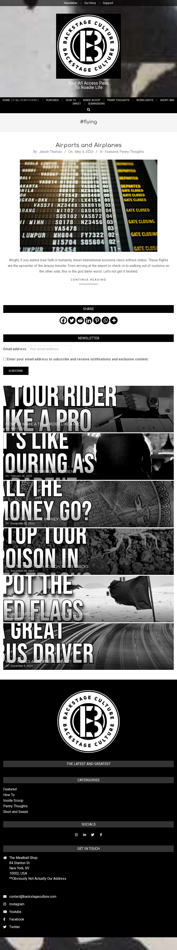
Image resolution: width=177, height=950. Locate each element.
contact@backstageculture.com (32, 896)
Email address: (15, 349)
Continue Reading (88, 279)
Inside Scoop (13, 800)
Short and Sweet (15, 812)
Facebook (16, 919)
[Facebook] (63, 320)
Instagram (16, 904)
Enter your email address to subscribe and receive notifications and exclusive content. (77, 359)
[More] (114, 320)
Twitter (14, 927)
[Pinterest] (97, 320)
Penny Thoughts (132, 152)
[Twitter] (72, 320)
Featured (111, 152)
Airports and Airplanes (89, 145)
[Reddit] (80, 320)
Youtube (15, 912)
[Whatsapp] (105, 320)
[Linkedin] (88, 320)
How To (9, 795)
